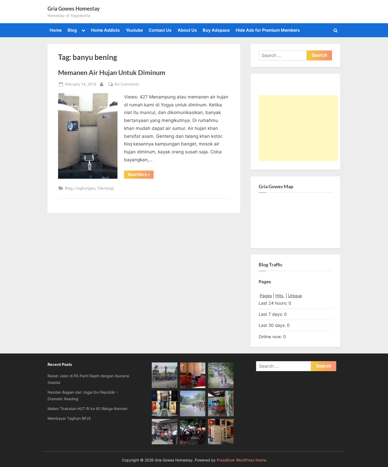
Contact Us (160, 30)
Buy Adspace (216, 30)
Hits (280, 295)
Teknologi (105, 188)
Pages (266, 295)
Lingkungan (85, 188)
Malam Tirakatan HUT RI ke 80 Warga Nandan (87, 408)
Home (55, 30)
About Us (187, 30)
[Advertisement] (298, 128)
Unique (295, 295)
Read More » (141, 175)
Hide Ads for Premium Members (268, 30)
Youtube (134, 30)
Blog (72, 30)
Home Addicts (105, 30)
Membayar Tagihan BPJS (69, 418)
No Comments (127, 84)
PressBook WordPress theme (241, 460)
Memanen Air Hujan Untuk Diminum (111, 72)
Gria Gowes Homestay (74, 8)
